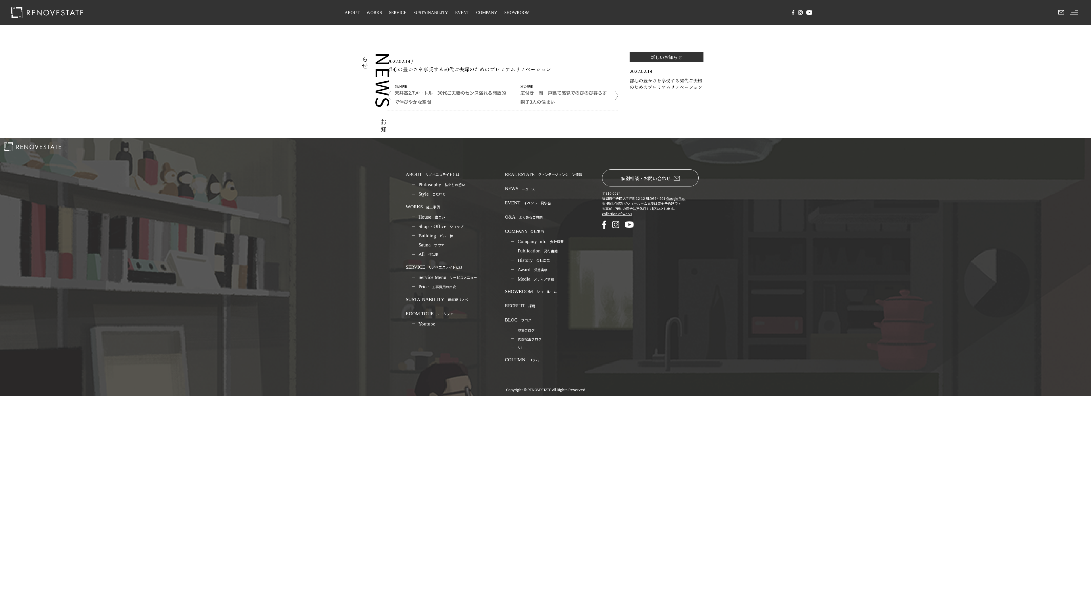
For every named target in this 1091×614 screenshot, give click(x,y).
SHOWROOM (517, 12)
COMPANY (486, 12)
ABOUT (352, 12)
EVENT (462, 12)
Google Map (676, 198)
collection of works (617, 213)
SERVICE (397, 12)
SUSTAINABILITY (430, 12)
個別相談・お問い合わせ (646, 178)
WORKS (374, 12)
